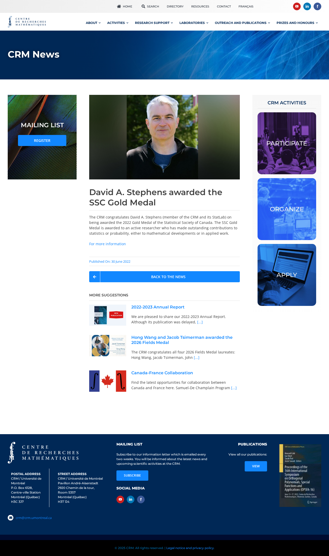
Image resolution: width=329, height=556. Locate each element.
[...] (199, 322)
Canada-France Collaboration (162, 372)
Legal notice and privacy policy (190, 548)
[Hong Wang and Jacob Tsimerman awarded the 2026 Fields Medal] (107, 345)
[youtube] (297, 6)
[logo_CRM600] (27, 17)
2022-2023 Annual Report (158, 307)
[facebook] (317, 6)
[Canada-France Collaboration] (107, 381)
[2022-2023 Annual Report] (107, 315)
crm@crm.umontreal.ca (34, 517)
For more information (107, 243)
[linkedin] (307, 6)
